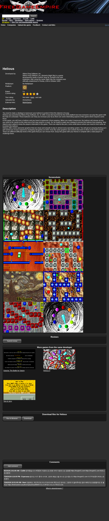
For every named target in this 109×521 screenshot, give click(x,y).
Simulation (19, 20)
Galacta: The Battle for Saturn (14, 371)
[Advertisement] (54, 155)
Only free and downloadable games (25, 22)
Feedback (36, 25)
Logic (32, 18)
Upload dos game (24, 25)
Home (3, 25)
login (32, 97)
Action (8, 18)
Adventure (17, 18)
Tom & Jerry (7, 401)
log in (107, 25)
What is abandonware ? (54, 488)
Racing (4, 20)
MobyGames (27, 102)
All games (6, 22)
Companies (11, 25)
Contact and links (48, 25)
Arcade (25, 18)
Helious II (46, 371)
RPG (11, 20)
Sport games (29, 20)
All (3, 18)
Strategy (39, 20)
